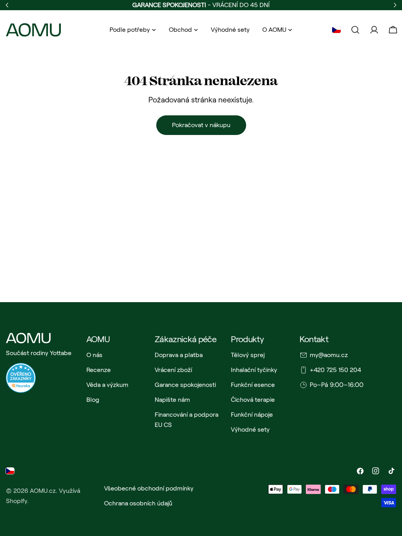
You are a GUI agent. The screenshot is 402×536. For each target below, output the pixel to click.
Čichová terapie (253, 399)
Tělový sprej (248, 355)
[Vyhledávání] (355, 30)
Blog (92, 399)
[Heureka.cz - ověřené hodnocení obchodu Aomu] (21, 368)
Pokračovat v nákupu (201, 125)
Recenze (98, 369)
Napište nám (172, 399)
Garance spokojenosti (185, 384)
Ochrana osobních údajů (138, 503)
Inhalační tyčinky (254, 369)
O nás (94, 355)
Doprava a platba (179, 355)
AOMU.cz (43, 490)
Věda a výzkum (107, 384)
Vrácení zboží (173, 369)
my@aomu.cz (329, 355)
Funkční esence (253, 384)
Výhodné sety (250, 429)
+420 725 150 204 (335, 369)
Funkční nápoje (252, 414)
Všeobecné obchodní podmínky (149, 488)
